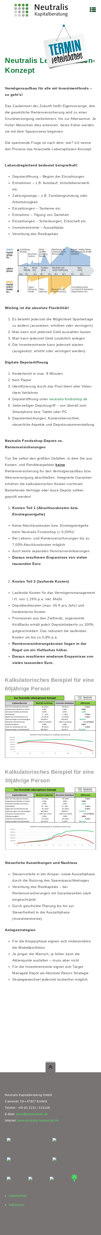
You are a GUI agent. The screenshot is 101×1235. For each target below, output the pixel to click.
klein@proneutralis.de (32, 1114)
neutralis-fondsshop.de (68, 399)
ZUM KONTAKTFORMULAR (36, 1054)
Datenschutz (18, 1196)
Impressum (17, 1205)
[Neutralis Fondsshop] (41, 10)
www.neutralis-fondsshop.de (38, 1120)
